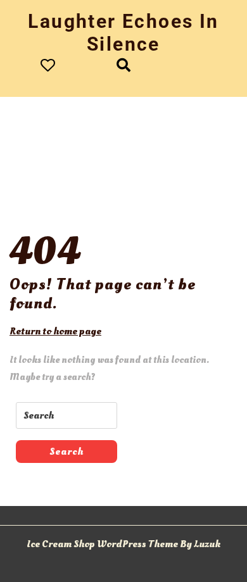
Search (66, 452)
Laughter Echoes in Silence (123, 32)
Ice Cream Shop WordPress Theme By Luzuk (123, 544)
